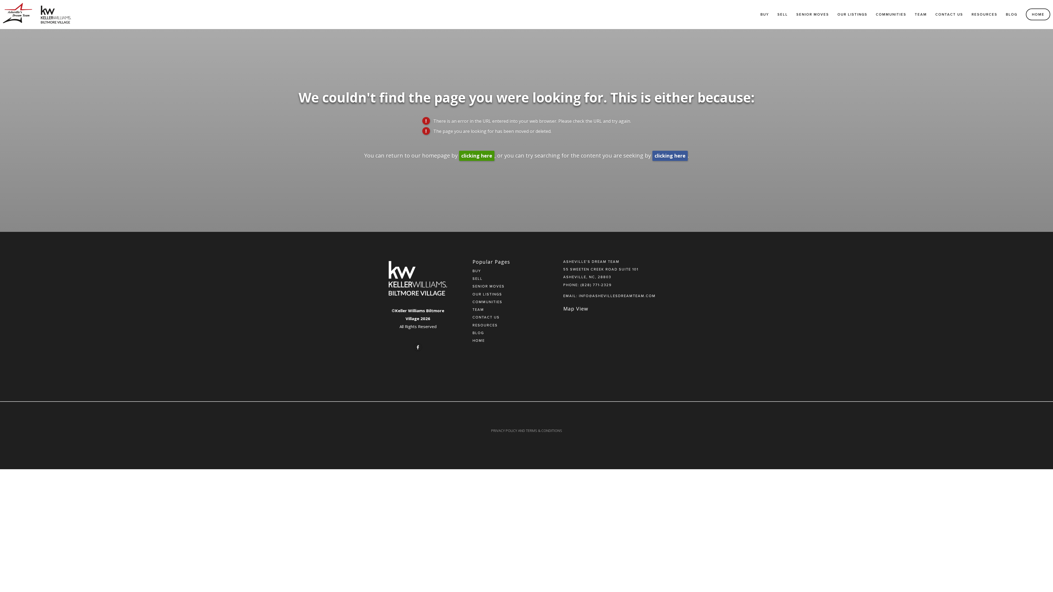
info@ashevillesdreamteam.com (617, 295)
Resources (984, 14)
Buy (764, 14)
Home (1038, 14)
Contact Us (949, 14)
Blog (1011, 14)
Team (921, 14)
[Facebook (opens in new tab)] (418, 347)
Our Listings (852, 14)
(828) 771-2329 (596, 284)
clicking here (476, 155)
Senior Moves (812, 14)
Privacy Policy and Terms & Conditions (526, 430)
